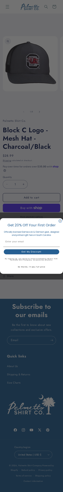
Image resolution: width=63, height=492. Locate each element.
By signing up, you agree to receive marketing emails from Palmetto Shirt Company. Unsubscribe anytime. (31, 259)
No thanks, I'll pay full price (31, 267)
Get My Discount (31, 251)
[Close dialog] (60, 221)
